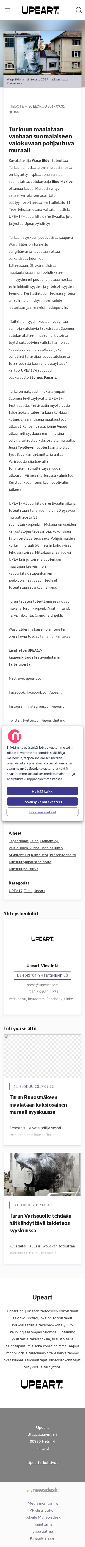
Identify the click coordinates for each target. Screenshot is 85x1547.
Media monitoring (42, 1503)
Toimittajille (43, 1524)
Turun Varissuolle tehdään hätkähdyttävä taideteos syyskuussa (40, 1222)
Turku (28, 890)
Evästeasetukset (42, 812)
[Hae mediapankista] (78, 10)
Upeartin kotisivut (42, 1462)
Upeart (39, 890)
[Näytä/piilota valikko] (7, 10)
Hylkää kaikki (42, 791)
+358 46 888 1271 (42, 991)
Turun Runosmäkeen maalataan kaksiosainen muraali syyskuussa (38, 1104)
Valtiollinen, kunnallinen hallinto (36, 847)
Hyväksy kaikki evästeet (42, 801)
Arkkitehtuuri (19, 854)
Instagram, (37, 998)
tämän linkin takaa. (55, 636)
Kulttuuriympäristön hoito (30, 861)
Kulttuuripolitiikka (23, 868)
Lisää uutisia (42, 1531)
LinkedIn (71, 998)
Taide (34, 840)
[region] (42, 773)
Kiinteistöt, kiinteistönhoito (53, 854)
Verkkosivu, (18, 998)
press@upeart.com (42, 984)
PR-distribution (42, 1510)
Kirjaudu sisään (42, 1538)
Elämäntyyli (49, 840)
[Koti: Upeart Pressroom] (41, 10)
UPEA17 (15, 890)
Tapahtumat (19, 840)
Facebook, (55, 998)
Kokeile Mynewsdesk (42, 1517)
